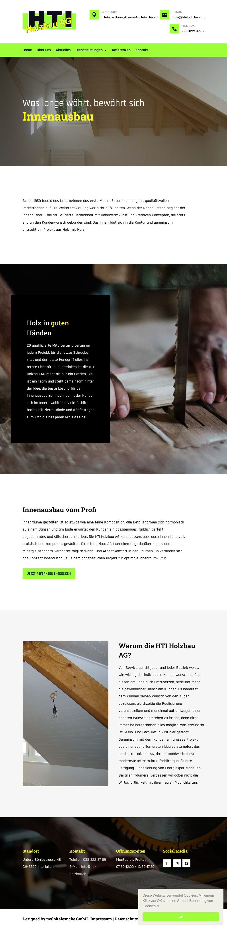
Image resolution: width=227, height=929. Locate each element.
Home (27, 51)
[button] (162, 906)
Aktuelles (63, 51)
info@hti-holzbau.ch (188, 17)
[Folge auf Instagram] (177, 863)
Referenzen (121, 51)
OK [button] (181, 917)
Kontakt (141, 51)
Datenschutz (126, 918)
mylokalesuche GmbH (67, 918)
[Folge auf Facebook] (167, 863)
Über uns (44, 51)
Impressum (101, 918)
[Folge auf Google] (186, 863)
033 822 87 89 (193, 31)
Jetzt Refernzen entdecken (49, 573)
